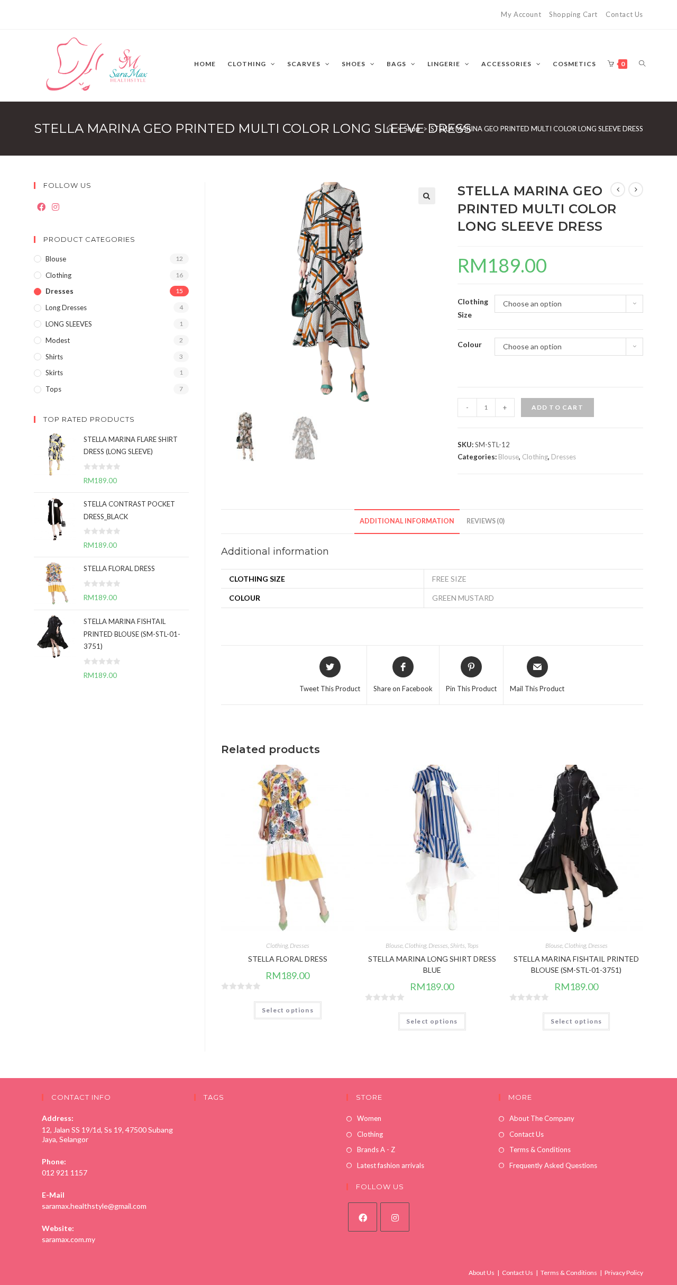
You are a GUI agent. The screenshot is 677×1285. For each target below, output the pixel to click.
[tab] (407, 521)
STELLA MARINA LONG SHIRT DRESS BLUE (432, 964)
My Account (521, 14)
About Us (482, 1273)
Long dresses (66, 307)
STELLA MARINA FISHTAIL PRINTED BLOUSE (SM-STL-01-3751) (576, 964)
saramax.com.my (68, 1239)
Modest (57, 340)
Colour (470, 344)
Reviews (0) (485, 521)
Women (369, 1118)
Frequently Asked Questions (553, 1165)
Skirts (54, 372)
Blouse (508, 457)
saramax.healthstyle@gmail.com (94, 1205)
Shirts (457, 945)
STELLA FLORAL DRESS (287, 958)
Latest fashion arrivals (390, 1165)
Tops (473, 945)
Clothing (535, 457)
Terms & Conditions (540, 1149)
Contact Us (624, 14)
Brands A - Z (376, 1149)
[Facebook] (41, 207)
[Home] (390, 128)
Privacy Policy (624, 1273)
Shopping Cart (573, 14)
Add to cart (557, 407)
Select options (288, 1010)
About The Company (541, 1118)
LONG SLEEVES (68, 324)
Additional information (407, 521)
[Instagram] (55, 207)
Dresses (563, 457)
